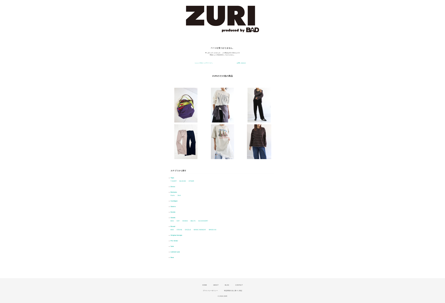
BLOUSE (183, 181)
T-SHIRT (174, 181)
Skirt (179, 195)
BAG (172, 221)
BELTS (193, 221)
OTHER (191, 181)
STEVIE (179, 230)
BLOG (227, 285)
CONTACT (239, 285)
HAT (178, 221)
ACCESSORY (203, 221)
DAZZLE (188, 230)
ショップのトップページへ (204, 63)
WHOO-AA (212, 230)
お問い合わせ (241, 63)
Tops (172, 178)
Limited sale (175, 252)
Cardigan (174, 201)
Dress (173, 186)
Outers (173, 206)
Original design (176, 235)
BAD (172, 230)
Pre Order (174, 241)
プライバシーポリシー (210, 290)
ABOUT (216, 285)
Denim (173, 212)
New (172, 257)
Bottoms (174, 192)
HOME (204, 285)
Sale (172, 246)
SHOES (185, 221)
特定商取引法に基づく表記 (233, 290)
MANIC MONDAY (200, 230)
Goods (173, 217)
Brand (173, 226)
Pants (173, 195)
